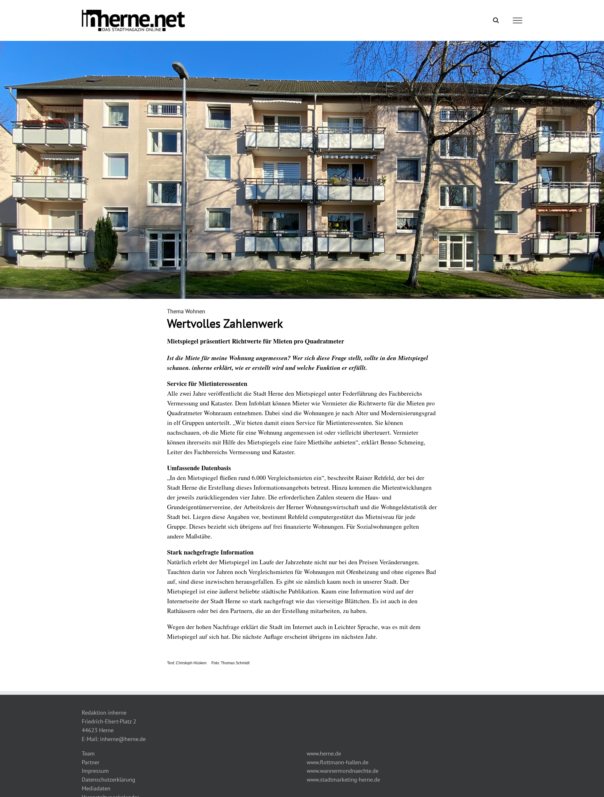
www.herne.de (324, 753)
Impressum (95, 770)
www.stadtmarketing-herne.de (343, 779)
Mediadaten (96, 788)
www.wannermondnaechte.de (342, 770)
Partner (90, 762)
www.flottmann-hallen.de (337, 762)
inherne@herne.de (123, 739)
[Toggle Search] (496, 20)
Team (88, 753)
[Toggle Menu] (517, 20)
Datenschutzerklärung (108, 779)
